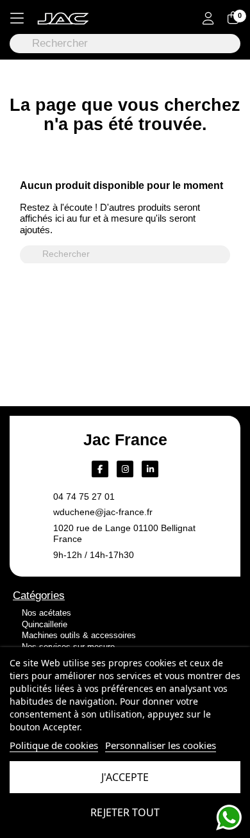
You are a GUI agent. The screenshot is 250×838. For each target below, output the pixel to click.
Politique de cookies (54, 745)
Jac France (125, 439)
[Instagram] (125, 469)
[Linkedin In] (150, 469)
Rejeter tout (125, 812)
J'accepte (125, 777)
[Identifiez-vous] (208, 20)
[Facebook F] (100, 469)
